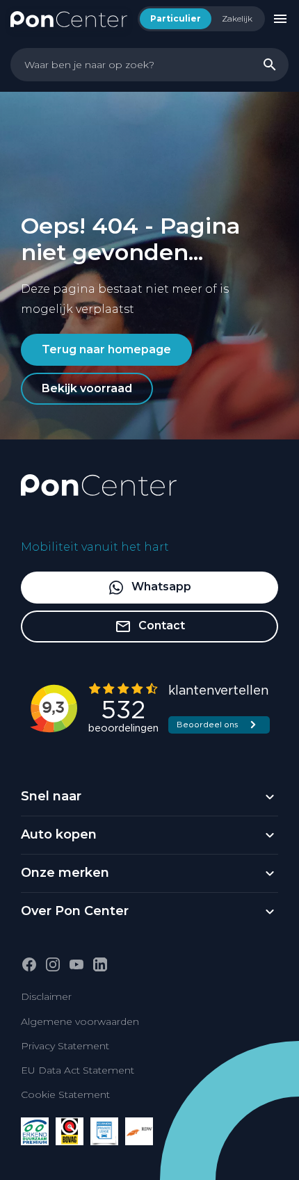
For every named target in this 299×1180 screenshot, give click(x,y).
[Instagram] (53, 964)
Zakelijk (237, 18)
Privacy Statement (65, 1046)
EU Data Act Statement (77, 1070)
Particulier (175, 18)
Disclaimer (46, 996)
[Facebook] (29, 964)
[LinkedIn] (100, 964)
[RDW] (139, 1131)
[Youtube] (76, 964)
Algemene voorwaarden (80, 1021)
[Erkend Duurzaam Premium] (35, 1131)
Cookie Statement (65, 1094)
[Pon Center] (68, 18)
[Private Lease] (104, 1131)
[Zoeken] (269, 64)
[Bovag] (69, 1131)
